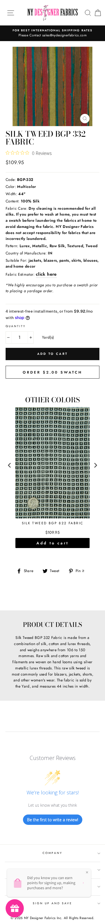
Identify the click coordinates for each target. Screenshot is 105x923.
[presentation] (9, 465)
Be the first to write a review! (52, 819)
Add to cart (52, 543)
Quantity (16, 326)
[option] (52, 33)
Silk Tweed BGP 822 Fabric (52, 523)
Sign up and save (53, 903)
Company (52, 853)
